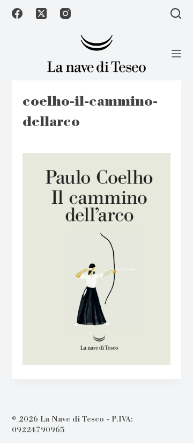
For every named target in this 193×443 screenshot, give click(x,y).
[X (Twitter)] (41, 13)
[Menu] (176, 53)
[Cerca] (175, 13)
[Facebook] (17, 13)
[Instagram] (65, 13)
